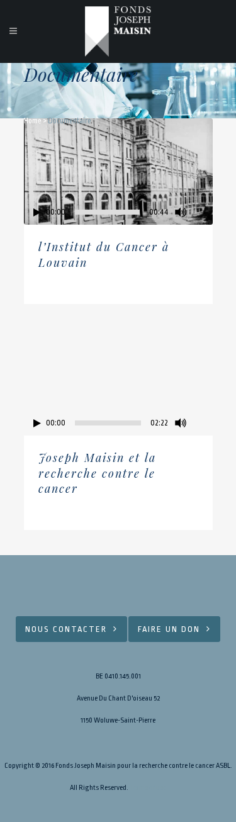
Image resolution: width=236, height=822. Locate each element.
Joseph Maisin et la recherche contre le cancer (97, 473)
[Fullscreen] (203, 212)
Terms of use (148, 788)
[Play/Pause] (37, 212)
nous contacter (66, 629)
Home (33, 120)
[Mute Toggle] (180, 212)
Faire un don (169, 629)
